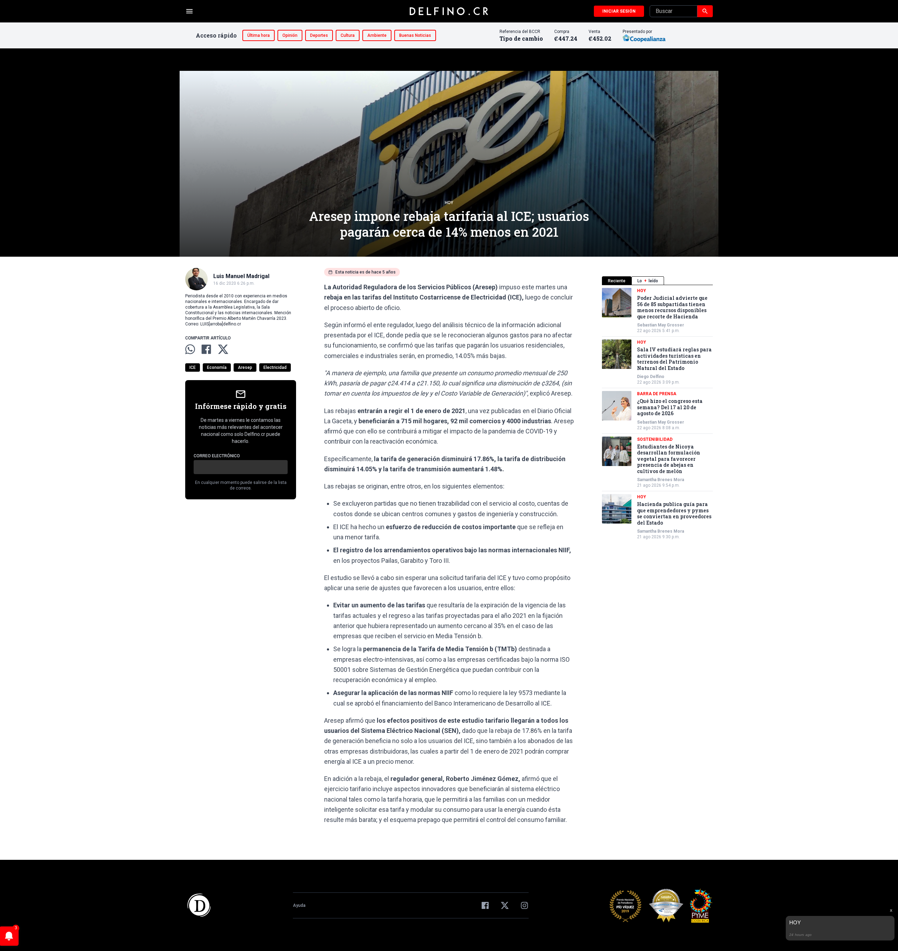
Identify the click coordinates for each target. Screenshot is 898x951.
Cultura (348, 35)
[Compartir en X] (223, 349)
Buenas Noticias (415, 35)
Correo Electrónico (217, 455)
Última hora (258, 35)
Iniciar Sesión (619, 11)
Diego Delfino (650, 376)
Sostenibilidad (654, 439)
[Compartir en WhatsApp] (190, 349)
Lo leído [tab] (647, 280)
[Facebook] (485, 905)
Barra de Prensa (656, 393)
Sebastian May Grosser (660, 325)
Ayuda (299, 905)
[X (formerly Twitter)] (505, 905)
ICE (192, 367)
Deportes (319, 35)
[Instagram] (524, 905)
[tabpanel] (657, 414)
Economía (217, 367)
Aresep (245, 367)
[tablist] (657, 280)
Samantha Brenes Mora (660, 479)
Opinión (289, 35)
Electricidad (275, 367)
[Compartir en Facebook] (206, 349)
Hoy (449, 202)
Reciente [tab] (616, 280)
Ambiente (377, 35)
